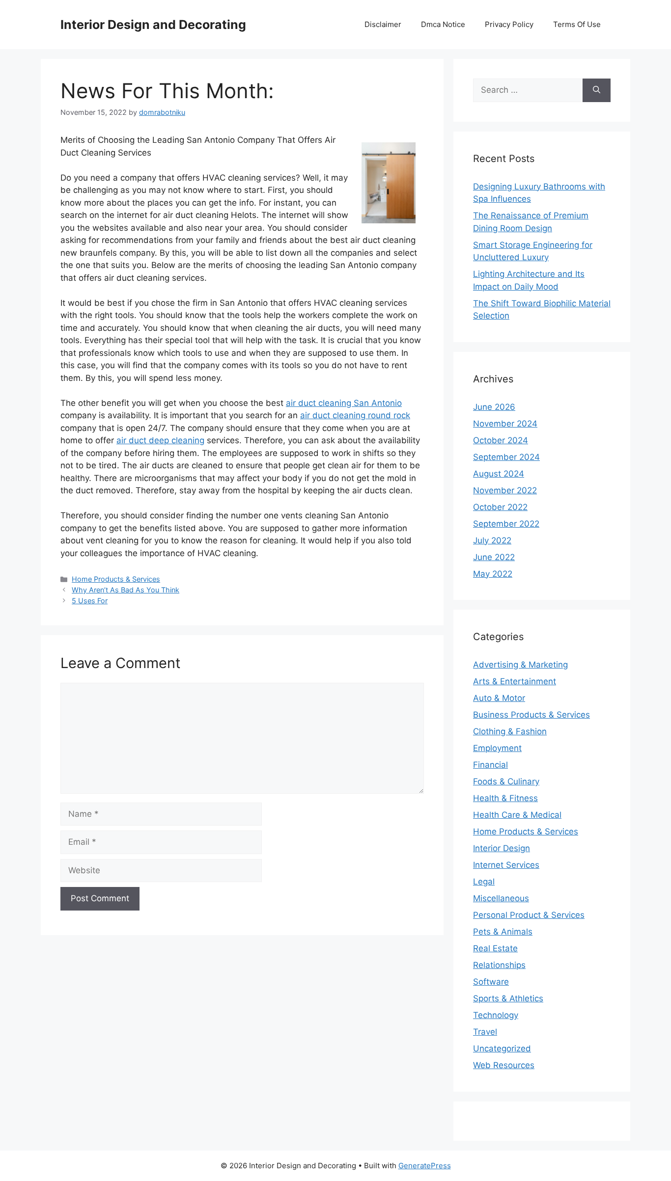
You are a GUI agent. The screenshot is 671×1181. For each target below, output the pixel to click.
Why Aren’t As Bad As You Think (125, 590)
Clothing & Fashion (510, 731)
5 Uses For (90, 600)
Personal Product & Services (529, 915)
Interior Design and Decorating (153, 24)
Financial (490, 765)
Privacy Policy (509, 24)
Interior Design (501, 848)
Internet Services (506, 865)
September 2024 (506, 457)
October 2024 (500, 440)
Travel (485, 1032)
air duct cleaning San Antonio (344, 403)
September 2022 (506, 524)
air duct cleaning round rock (355, 415)
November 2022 (505, 490)
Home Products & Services (116, 579)
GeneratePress (424, 1165)
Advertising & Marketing (520, 665)
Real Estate (495, 948)
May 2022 (492, 574)
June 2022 (494, 557)
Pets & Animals (502, 932)
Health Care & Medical (517, 815)
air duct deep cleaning (160, 440)
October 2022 (500, 507)
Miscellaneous (501, 898)
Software (491, 982)
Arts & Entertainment (514, 681)
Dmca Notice (443, 24)
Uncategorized (502, 1048)
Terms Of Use (577, 24)
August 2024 (498, 474)
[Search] (597, 90)
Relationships (499, 965)
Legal (484, 881)
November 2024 (505, 424)
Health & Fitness (505, 798)
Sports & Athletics (508, 998)
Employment (497, 748)
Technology (495, 1015)
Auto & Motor (499, 698)
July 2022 (492, 540)
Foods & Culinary (506, 781)
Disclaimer (382, 24)
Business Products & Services (531, 715)
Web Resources (503, 1065)
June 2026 (494, 407)
